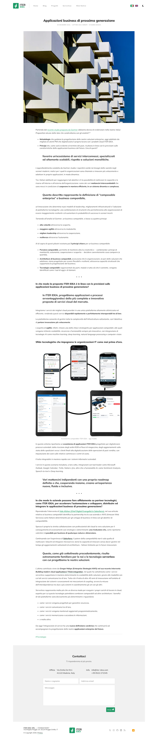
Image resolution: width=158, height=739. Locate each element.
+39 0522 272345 (99, 673)
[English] (136, 6)
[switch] (143, 6)
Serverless (67, 6)
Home (35, 6)
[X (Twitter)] (110, 730)
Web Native (81, 6)
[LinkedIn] (121, 730)
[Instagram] (114, 730)
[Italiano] (132, 6)
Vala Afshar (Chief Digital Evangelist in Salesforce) (81, 511)
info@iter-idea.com (99, 670)
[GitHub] (117, 730)
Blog (45, 6)
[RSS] (124, 730)
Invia (109, 710)
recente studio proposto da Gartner (62, 130)
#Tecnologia (41, 637)
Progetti (54, 6)
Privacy (40, 733)
